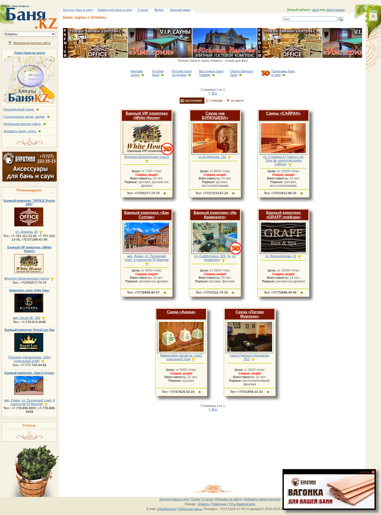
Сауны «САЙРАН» (283, 113)
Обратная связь (190, 509)
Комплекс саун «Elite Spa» (29, 290)
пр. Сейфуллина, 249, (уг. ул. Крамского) (215, 258)
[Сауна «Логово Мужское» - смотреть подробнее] (249, 352)
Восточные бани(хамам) (211, 73)
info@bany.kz (166, 509)
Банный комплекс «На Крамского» (215, 214)
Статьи (143, 10)
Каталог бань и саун (78, 10)
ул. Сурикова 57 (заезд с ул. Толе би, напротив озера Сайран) (283, 160)
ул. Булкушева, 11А (212, 157)
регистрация (335, 10)
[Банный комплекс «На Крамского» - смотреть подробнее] (215, 253)
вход (315, 10)
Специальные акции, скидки (24, 117)
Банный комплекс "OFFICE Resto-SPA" (29, 202)
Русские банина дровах (182, 73)
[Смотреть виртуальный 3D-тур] (167, 155)
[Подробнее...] (164, 193)
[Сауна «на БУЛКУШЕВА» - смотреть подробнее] (215, 154)
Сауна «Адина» (181, 312)
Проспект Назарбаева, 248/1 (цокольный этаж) (29, 359)
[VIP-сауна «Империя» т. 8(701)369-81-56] (160, 30)
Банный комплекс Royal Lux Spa (29, 330)
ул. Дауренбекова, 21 (280, 256)
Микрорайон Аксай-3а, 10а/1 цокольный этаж (181, 357)
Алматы (203, 504)
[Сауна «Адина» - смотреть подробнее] (181, 352)
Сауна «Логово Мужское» (250, 314)
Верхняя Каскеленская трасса (26, 278)
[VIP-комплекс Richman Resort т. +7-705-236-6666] (225, 30)
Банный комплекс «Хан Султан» (29, 373)
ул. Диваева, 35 (26, 232)
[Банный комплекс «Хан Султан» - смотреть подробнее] (146, 253)
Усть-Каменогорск (242, 504)
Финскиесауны (137, 73)
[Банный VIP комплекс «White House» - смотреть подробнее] (146, 154)
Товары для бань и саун (114, 10)
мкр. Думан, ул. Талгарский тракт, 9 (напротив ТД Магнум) (29, 402)
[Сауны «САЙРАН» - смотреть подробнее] (283, 154)
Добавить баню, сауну (20, 131)
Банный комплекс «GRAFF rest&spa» (283, 214)
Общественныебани (241, 73)
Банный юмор (180, 10)
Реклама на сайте (228, 499)
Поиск (195, 499)
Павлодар (219, 504)
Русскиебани (158, 73)
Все (214, 93)
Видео (159, 10)
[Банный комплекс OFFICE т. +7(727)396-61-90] (95, 30)
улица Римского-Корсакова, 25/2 (250, 357)
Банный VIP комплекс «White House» (29, 249)
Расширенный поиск (18, 109)
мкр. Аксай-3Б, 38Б (26, 318)
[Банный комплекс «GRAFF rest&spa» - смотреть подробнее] (283, 253)
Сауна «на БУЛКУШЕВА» (215, 115)
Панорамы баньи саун (283, 73)
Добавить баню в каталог (262, 499)
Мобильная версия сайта (32, 43)
